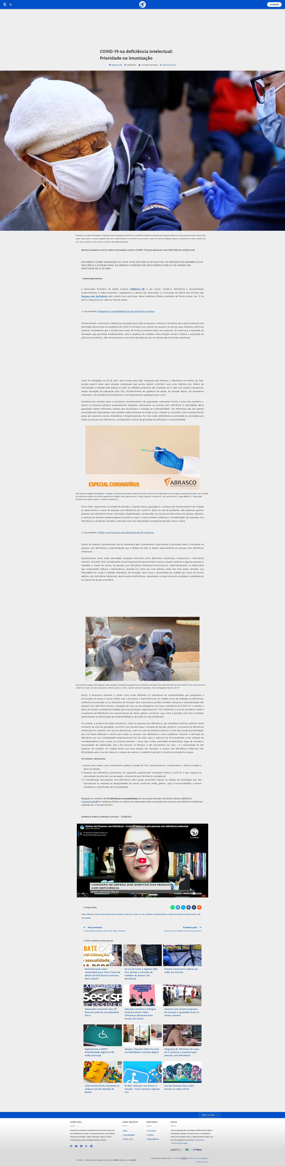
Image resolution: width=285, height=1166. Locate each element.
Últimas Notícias (169, 65)
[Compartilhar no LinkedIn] (178, 907)
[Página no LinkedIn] (81, 1146)
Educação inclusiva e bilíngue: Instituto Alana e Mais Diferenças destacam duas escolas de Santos (140, 1014)
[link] (176, 1160)
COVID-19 (136, 914)
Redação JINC (117, 65)
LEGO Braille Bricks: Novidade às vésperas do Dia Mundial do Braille (102, 1089)
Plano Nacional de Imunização (182, 914)
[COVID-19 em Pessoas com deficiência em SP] (143, 649)
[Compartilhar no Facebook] (188, 907)
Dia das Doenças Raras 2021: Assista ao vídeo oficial (179, 1087)
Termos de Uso (202, 1162)
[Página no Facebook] (91, 1146)
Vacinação (86, 918)
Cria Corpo (152, 1131)
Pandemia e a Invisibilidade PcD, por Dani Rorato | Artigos (126, 311)
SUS (198, 914)
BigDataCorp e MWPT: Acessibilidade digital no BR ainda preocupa (99, 1052)
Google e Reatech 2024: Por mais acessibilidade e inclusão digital (142, 1051)
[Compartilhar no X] (183, 907)
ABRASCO (136, 289)
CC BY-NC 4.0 (176, 1158)
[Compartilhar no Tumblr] (194, 907)
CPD (143, 914)
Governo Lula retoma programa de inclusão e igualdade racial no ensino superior (181, 1012)
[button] (5, 4)
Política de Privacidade (198, 1158)
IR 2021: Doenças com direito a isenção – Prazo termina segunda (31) (142, 1089)
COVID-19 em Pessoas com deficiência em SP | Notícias (126, 532)
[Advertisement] (142, 25)
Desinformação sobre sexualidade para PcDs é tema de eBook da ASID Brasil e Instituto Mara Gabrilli (102, 974)
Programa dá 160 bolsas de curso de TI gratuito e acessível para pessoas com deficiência (181, 1052)
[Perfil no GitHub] (71, 1146)
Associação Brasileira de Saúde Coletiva (113, 914)
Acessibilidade (129, 1135)
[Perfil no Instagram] (86, 1146)
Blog (125, 1131)
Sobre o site (128, 1139)
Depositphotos (153, 1139)
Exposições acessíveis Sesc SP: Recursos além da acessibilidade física (102, 1012)
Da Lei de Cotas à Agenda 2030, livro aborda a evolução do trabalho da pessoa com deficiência (141, 974)
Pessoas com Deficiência (94, 296)
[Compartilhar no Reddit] (199, 907)
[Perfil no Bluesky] (76, 1146)
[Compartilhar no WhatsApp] (172, 907)
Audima (150, 1135)
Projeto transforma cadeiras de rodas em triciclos (181, 971)
